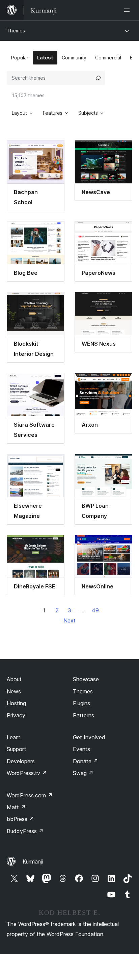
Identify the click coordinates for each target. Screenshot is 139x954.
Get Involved (89, 737)
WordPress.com (30, 795)
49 (95, 610)
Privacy (16, 715)
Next (69, 620)
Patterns (83, 715)
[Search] (98, 78)
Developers (21, 761)
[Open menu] (128, 10)
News (14, 691)
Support (16, 749)
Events (81, 749)
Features (52, 113)
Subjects (88, 113)
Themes (16, 30)
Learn (14, 737)
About (14, 679)
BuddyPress (25, 831)
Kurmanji (33, 861)
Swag (83, 773)
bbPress (20, 819)
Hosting (16, 703)
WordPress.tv (27, 773)
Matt (16, 807)
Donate (85, 761)
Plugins (81, 703)
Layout (19, 113)
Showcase (86, 679)
